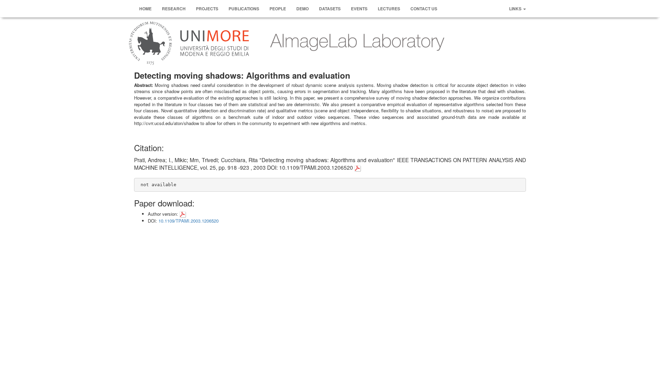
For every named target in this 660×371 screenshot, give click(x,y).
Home (145, 8)
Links (515, 8)
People (278, 8)
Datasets (330, 8)
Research (174, 8)
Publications (244, 8)
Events (359, 8)
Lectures (389, 8)
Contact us (423, 8)
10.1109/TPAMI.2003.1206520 (188, 220)
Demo (302, 8)
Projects (207, 8)
